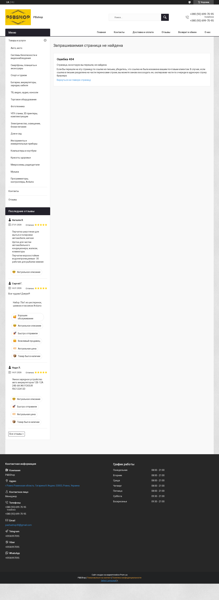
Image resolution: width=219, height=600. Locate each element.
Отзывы (166, 32)
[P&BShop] (18, 17)
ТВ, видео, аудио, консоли (24, 92)
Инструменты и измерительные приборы (24, 142)
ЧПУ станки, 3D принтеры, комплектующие (24, 115)
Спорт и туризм (19, 75)
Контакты (119, 32)
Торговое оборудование (24, 99)
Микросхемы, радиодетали (25, 164)
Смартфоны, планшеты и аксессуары (24, 67)
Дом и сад (16, 133)
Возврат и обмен (187, 32)
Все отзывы (15, 434)
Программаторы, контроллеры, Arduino (22, 180)
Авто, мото (16, 48)
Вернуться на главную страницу (74, 80)
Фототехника (18, 106)
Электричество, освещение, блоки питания (26, 125)
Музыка (15, 171)
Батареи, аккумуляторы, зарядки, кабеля (23, 84)
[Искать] (165, 17)
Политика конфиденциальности (126, 578)
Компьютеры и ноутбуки (23, 150)
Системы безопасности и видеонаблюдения (24, 57)
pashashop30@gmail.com (18, 525)
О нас (208, 32)
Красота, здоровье (21, 157)
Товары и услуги (17, 40)
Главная (101, 32)
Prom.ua (123, 575)
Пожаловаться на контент (99, 578)
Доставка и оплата (143, 32)
